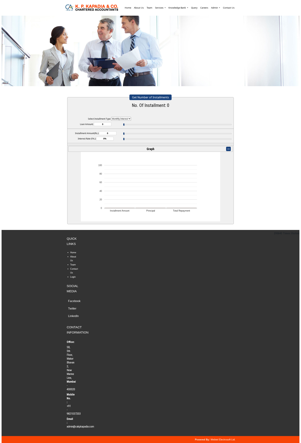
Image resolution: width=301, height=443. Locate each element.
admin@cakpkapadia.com (80, 426)
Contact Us (228, 7)
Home (128, 7)
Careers (204, 7)
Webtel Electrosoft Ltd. (223, 439)
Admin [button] (214, 7)
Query (194, 7)
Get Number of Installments (150, 97)
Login (73, 277)
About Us (139, 7)
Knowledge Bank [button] (177, 7)
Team (149, 7)
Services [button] (159, 7)
